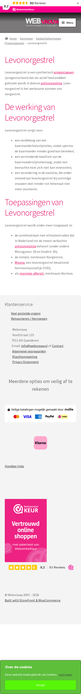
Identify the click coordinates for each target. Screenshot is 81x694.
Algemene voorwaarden (29, 351)
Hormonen (26, 38)
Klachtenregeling (24, 357)
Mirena (20, 262)
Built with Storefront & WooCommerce (32, 600)
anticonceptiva (51, 83)
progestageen (64, 72)
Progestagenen (14, 43)
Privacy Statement (25, 362)
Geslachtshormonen (48, 38)
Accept (40, 685)
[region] (40, 677)
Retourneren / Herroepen (29, 318)
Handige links (14, 466)
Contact (58, 346)
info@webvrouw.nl (34, 346)
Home (13, 38)
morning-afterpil (32, 273)
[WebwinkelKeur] (26, 530)
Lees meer (65, 674)
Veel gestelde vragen (25, 313)
